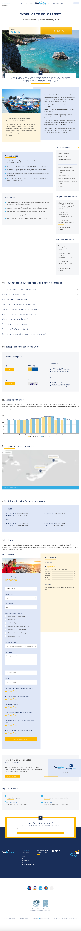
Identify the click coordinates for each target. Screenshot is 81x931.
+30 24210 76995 (22, 523)
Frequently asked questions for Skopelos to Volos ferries (67, 166)
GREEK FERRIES (64, 843)
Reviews (60, 186)
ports (27, 3)
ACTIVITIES (50, 3)
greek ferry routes (41, 843)
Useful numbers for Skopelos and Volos (67, 182)
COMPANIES (56, 3)
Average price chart (63, 175)
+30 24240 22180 (60, 513)
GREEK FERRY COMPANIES (28, 843)
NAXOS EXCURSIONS (54, 843)
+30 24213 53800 (60, 523)
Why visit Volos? (62, 156)
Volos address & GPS (63, 163)
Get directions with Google (64, 228)
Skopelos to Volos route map (66, 178)
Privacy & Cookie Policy (9, 918)
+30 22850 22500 (42, 851)
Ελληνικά (76, 3)
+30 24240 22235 (22, 513)
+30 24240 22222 (22, 515)
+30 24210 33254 (58, 526)
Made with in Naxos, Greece (41, 918)
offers (22, 3)
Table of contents (63, 147)
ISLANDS (31, 3)
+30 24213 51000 (22, 526)
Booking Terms (24, 918)
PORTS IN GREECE (14, 843)
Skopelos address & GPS (64, 159)
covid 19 (62, 3)
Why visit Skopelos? (63, 153)
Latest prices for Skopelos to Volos (66, 171)
